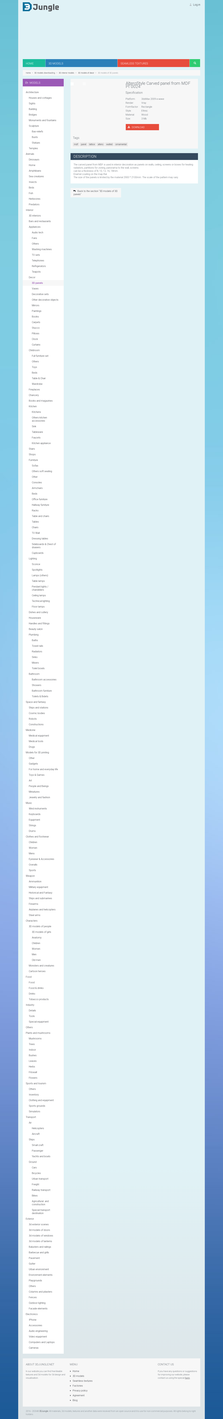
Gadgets (33, 763)
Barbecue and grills (39, 1252)
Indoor (32, 1049)
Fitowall (33, 1072)
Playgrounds (35, 1280)
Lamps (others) (40, 575)
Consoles (37, 482)
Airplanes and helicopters (42, 909)
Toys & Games (36, 774)
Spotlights (37, 569)
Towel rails (37, 645)
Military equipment (38, 887)
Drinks (32, 993)
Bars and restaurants (40, 221)
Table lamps (38, 581)
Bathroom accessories (44, 679)
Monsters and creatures (41, 965)
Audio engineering (38, 1331)
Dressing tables (40, 538)
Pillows (35, 333)
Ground (33, 1162)
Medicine (30, 730)
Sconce (36, 564)
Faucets (36, 437)
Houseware (35, 617)
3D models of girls (41, 932)
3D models (78, 1376)
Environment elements (40, 1274)
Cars (34, 1167)
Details (32, 1010)
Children (33, 842)
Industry (30, 1004)
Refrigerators (39, 266)
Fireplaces (34, 389)
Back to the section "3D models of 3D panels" (96, 193)
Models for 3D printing (37, 752)
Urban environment (39, 1269)
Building (33, 109)
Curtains (36, 344)
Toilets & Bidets (40, 696)
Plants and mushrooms (38, 1033)
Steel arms (34, 915)
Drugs (32, 746)
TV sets (36, 254)
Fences (33, 1297)
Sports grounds (37, 1105)
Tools (32, 1016)
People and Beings (39, 786)
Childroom (34, 350)
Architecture (32, 92)
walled (109, 144)
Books (35, 316)
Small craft (37, 1145)
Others (35, 243)
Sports (32, 870)
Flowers (33, 1077)
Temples (33, 148)
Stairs (32, 448)
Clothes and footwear (37, 836)
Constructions (36, 724)
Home (32, 165)
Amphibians (35, 170)
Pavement (34, 1258)
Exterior (30, 1218)
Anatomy (37, 937)
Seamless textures (82, 1380)
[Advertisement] (111, 36)
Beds (34, 372)
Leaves (33, 1061)
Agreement (78, 1395)
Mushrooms (35, 1038)
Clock (35, 339)
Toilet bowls (38, 668)
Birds (31, 187)
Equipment (34, 819)
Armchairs (37, 488)
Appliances (35, 226)
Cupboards (38, 553)
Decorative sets (40, 294)
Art (30, 780)
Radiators (37, 651)
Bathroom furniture (42, 690)
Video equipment (38, 1336)
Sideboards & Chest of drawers (44, 546)
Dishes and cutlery (38, 612)
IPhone (32, 1319)
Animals (30, 154)
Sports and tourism (36, 1083)
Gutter (32, 1263)
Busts (35, 137)
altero (100, 144)
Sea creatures (36, 176)
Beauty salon (36, 629)
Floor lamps (38, 606)
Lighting (33, 558)
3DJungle (43, 1411)
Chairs (35, 527)
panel (83, 144)
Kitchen (33, 406)
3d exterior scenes (39, 1224)
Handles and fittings (39, 623)
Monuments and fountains (42, 120)
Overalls (33, 864)
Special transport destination (41, 1212)
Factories (77, 1385)
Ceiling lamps (39, 595)
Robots (33, 718)
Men (34, 954)
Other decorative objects (45, 299)
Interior (29, 210)
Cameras (34, 1347)
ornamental (121, 144)
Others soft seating (42, 471)
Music (29, 803)
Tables (35, 521)
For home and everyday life (43, 769)
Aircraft (36, 1133)
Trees (32, 1044)
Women (33, 847)
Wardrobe (37, 383)
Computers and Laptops (42, 1342)
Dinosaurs (34, 159)
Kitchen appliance (41, 443)
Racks (35, 510)
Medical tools (36, 741)
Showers (36, 685)
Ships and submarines (40, 898)
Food (29, 976)
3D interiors (35, 215)
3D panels (37, 283)
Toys (34, 367)
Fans (34, 238)
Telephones (38, 260)
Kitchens (36, 412)
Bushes (33, 1055)
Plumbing (34, 634)
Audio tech (37, 232)
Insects (33, 182)
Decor (32, 277)
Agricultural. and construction (40, 1203)
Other (35, 476)
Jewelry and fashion (39, 797)
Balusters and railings (40, 1246)
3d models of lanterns (40, 1241)
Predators (34, 204)
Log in (196, 4)
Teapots (36, 271)
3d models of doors (39, 1230)
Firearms (33, 903)
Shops (32, 454)
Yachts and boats (41, 1156)
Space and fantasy (36, 702)
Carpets (36, 322)
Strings (32, 825)
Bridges (33, 114)
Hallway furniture (40, 504)
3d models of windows (41, 1235)
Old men (36, 960)
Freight (35, 1184)
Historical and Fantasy (40, 892)
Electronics (32, 1314)
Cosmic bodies (37, 713)
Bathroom (34, 674)
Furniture (33, 460)
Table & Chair (39, 378)
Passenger (37, 1150)
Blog (75, 1400)
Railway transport (41, 1190)
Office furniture (39, 499)
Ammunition (35, 881)
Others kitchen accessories (39, 419)
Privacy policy (80, 1390)
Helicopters (38, 1128)
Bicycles (36, 1173)
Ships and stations (38, 707)
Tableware (37, 432)
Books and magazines (41, 400)
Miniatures (34, 791)
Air (30, 1122)
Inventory (34, 1094)
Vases (35, 288)
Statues (36, 142)
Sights (32, 103)
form (187, 1378)
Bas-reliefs (37, 131)
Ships (32, 1139)
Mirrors (35, 305)
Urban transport (40, 1178)
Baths (35, 640)
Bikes (35, 1195)
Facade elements (38, 1308)
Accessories (35, 1325)
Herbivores (34, 198)
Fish (31, 193)
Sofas (35, 465)
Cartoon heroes (37, 971)
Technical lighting (41, 601)
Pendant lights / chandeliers (40, 588)
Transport (31, 1117)
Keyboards (35, 814)
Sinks (34, 657)
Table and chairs (40, 516)
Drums (32, 831)
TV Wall (36, 533)
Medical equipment (39, 735)
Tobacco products (39, 999)
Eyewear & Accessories (41, 859)
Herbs (32, 1066)
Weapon (30, 875)
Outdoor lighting (37, 1303)
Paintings (36, 311)
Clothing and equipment (41, 1100)
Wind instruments (38, 808)
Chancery (34, 395)
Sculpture (34, 125)
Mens (32, 853)
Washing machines (42, 249)
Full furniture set (40, 355)
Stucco (36, 327)
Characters (31, 920)
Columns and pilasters (40, 1291)
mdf (76, 144)
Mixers (35, 662)
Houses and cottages (40, 97)
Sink (34, 426)
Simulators (34, 1111)
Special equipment (39, 1021)
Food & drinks (36, 988)
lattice (92, 144)
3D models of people (40, 926)
